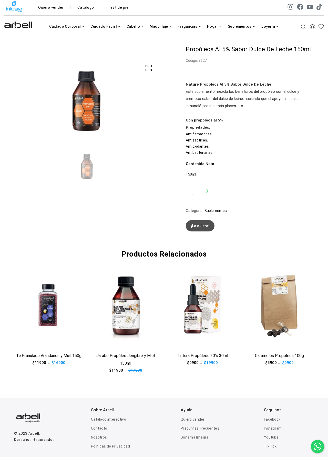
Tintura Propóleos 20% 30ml (202, 355)
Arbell (33, 433)
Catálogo (85, 7)
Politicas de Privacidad (110, 446)
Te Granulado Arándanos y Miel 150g (48, 355)
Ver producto (25, 343)
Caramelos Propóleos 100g (279, 355)
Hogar (213, 26)
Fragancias (188, 26)
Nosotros (99, 437)
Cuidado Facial (104, 26)
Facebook (272, 419)
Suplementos (240, 26)
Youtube (271, 437)
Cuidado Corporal (65, 26)
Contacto (99, 428)
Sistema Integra (195, 437)
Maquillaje (159, 26)
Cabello (134, 26)
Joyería (268, 26)
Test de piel (119, 7)
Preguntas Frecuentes (200, 428)
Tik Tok (270, 446)
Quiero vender (51, 7)
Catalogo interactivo (108, 419)
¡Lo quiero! (200, 226)
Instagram (273, 428)
